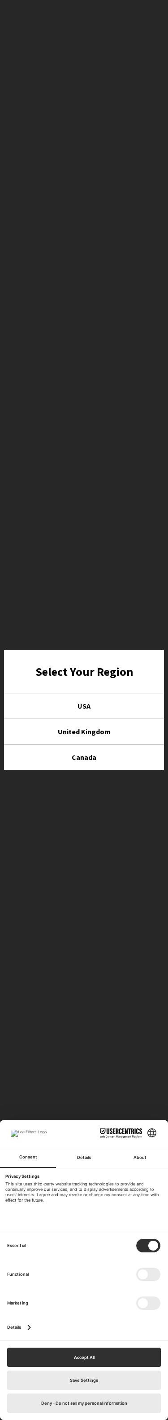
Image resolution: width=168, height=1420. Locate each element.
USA (84, 705)
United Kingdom (84, 731)
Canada (84, 757)
